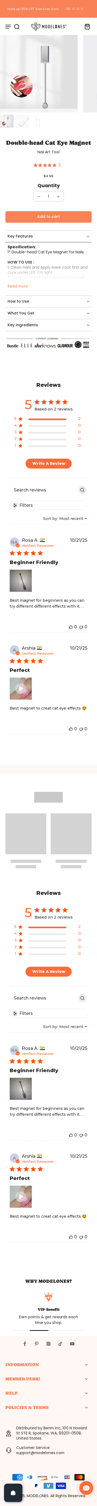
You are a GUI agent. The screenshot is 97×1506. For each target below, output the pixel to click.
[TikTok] (60, 1344)
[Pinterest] (37, 1344)
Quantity (48, 185)
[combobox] (65, 518)
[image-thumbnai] (6, 121)
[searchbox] (43, 490)
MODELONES (37, 1495)
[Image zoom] (39, 73)
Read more (18, 286)
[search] (17, 26)
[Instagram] (48, 1344)
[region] (47, 419)
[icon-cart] (86, 26)
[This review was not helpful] (81, 626)
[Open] (13, 1493)
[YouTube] (72, 1344)
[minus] (38, 196)
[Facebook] (25, 1344)
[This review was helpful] (71, 626)
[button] (48, 217)
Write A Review (48, 463)
